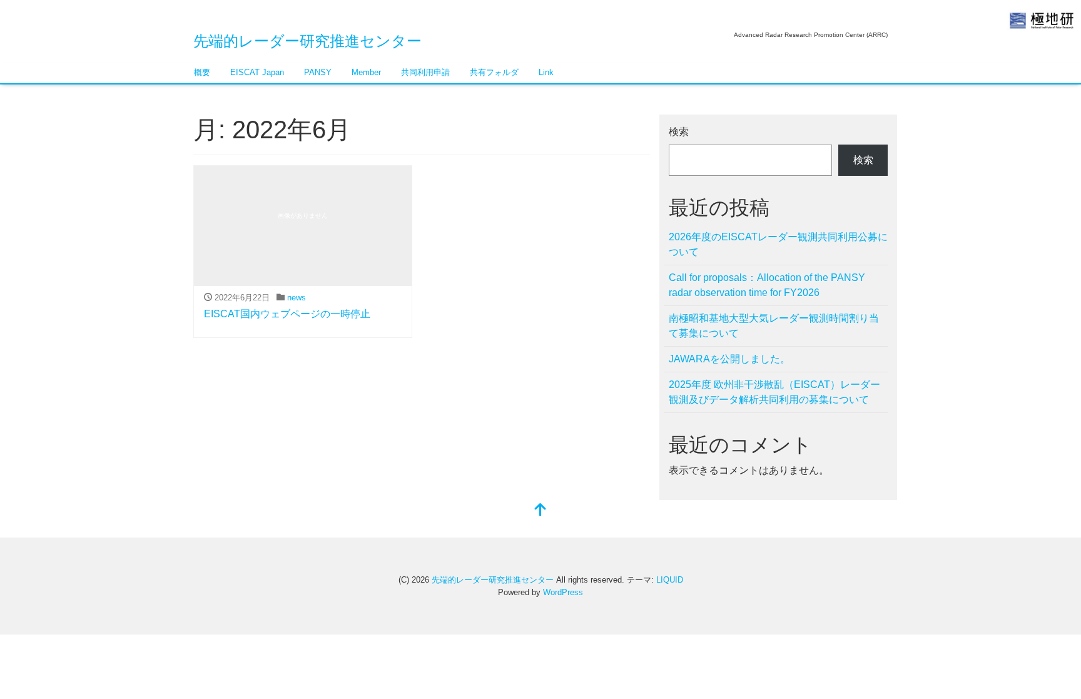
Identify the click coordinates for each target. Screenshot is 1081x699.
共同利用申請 (425, 72)
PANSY (318, 72)
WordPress (563, 592)
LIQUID (669, 579)
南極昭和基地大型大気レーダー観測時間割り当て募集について (774, 326)
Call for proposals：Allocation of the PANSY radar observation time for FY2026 (767, 285)
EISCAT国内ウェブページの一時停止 (287, 314)
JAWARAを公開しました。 (729, 359)
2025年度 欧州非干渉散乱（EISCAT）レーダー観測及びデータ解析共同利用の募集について (774, 392)
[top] (540, 511)
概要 (202, 72)
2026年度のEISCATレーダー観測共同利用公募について (778, 244)
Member (366, 72)
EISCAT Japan (257, 72)
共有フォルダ (494, 72)
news (296, 297)
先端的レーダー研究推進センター (307, 41)
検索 (679, 131)
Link (546, 72)
